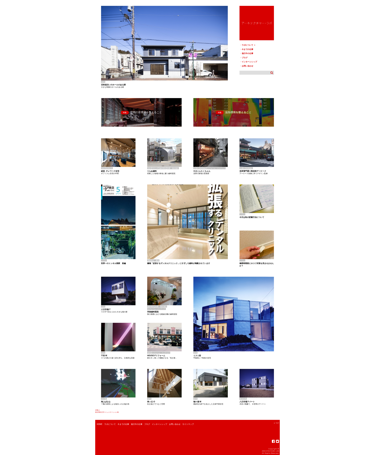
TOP (277, 423)
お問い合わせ (247, 66)
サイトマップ (188, 424)
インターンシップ (249, 62)
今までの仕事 (247, 49)
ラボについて (248, 45)
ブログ (245, 58)
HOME (99, 424)
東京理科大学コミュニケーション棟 (107, 412)
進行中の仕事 (247, 53)
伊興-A (97, 410)
